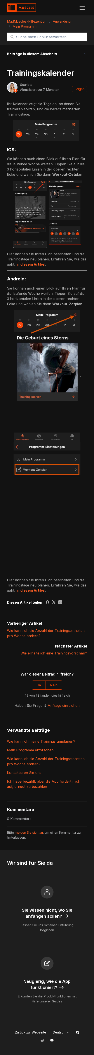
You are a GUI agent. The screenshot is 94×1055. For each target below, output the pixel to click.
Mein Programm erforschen (30, 750)
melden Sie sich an (29, 832)
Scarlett (26, 85)
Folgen (80, 89)
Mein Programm (24, 26)
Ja (39, 685)
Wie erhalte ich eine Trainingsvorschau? (54, 653)
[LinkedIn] (60, 602)
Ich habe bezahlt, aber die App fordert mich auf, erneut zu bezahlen (43, 784)
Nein (53, 685)
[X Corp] (54, 602)
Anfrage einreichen (64, 705)
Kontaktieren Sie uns (24, 772)
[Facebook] (47, 602)
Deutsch (59, 1032)
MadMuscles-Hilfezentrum (27, 21)
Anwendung (62, 21)
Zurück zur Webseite (30, 1032)
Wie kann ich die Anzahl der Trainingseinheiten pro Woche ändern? (46, 761)
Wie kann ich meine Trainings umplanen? (41, 741)
